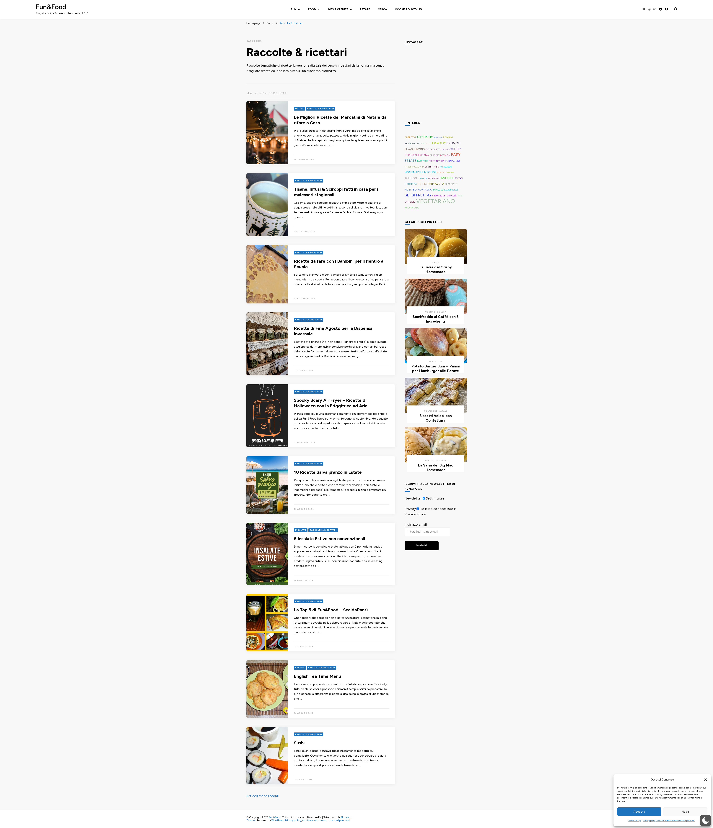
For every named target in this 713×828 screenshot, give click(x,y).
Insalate (300, 530)
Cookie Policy (634, 820)
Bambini (448, 137)
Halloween (445, 167)
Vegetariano (435, 201)
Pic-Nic (422, 183)
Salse (435, 262)
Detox (443, 155)
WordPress (277, 820)
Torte (460, 196)
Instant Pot (434, 178)
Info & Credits (338, 9)
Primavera (435, 183)
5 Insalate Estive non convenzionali (330, 538)
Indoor (423, 178)
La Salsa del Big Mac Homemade (435, 467)
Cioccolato (432, 149)
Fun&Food (51, 7)
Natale (299, 108)
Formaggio (452, 160)
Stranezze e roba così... (444, 196)
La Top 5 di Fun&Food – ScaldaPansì (331, 609)
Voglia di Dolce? (435, 312)
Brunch (300, 667)
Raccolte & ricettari (320, 108)
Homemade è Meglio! (420, 172)
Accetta (639, 811)
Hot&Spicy (442, 172)
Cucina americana (417, 155)
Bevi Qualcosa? (412, 143)
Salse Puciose (451, 190)
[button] (705, 780)
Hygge (450, 172)
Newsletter (413, 498)
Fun (293, 9)
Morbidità (411, 184)
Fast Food (422, 161)
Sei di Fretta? (418, 195)
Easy (455, 154)
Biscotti (426, 143)
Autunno (425, 137)
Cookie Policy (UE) (408, 9)
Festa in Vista (436, 161)
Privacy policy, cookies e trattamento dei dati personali (669, 820)
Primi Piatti (451, 184)
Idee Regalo (412, 178)
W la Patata (412, 207)
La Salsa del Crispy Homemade (435, 269)
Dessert (434, 155)
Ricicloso (437, 189)
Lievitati (458, 178)
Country (455, 149)
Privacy (410, 509)
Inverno (446, 178)
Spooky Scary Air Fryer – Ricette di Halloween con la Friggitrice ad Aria (331, 402)
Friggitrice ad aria (414, 167)
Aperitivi (410, 137)
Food (312, 9)
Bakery (438, 137)
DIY (448, 155)
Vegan (410, 202)
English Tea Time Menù (317, 676)
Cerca (382, 9)
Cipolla (445, 149)
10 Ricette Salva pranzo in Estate (328, 472)
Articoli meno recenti (262, 796)
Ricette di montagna (418, 189)
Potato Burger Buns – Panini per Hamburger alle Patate (435, 368)
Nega (685, 811)
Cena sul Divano (415, 149)
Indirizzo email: (416, 525)
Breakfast (439, 143)
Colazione (430, 411)
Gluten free (432, 166)
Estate (365, 9)
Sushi (299, 742)
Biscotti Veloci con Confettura (435, 418)
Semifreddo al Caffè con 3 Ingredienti (436, 318)
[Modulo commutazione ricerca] (675, 9)
